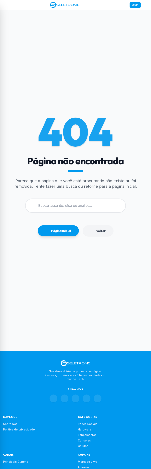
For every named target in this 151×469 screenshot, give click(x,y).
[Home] (64, 5)
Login (135, 5)
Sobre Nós (10, 424)
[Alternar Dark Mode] (145, 5)
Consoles (84, 440)
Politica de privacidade (19, 429)
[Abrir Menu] (5, 5)
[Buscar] (124, 5)
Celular (83, 446)
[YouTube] (86, 398)
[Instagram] (64, 398)
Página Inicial (61, 231)
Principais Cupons (15, 461)
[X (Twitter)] (75, 398)
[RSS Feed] (97, 398)
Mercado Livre (88, 461)
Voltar (101, 231)
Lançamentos (87, 435)
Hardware (84, 429)
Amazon (83, 467)
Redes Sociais (87, 424)
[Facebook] (53, 398)
